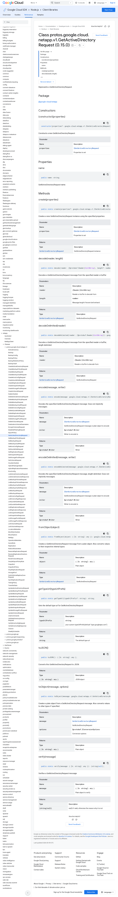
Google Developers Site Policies (96, 836)
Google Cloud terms (70, 884)
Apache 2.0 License (65, 836)
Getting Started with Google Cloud (83, 861)
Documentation (51, 26)
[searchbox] (15, 22)
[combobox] (61, 3)
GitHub (78, 857)
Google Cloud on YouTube (103, 869)
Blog (98, 857)
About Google (39, 884)
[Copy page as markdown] (80, 45)
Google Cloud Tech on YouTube (105, 874)
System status (60, 868)
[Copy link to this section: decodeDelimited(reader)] (68, 326)
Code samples (81, 866)
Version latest (47, 82)
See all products (39, 857)
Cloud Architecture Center (83, 870)
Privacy (48, 884)
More (33, 3)
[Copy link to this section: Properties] (54, 162)
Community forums (62, 857)
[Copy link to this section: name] (46, 168)
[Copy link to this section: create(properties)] (60, 199)
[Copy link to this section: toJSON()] (50, 648)
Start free (108, 10)
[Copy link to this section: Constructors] (58, 110)
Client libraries (50, 9)
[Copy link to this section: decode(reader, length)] (65, 258)
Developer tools (64, 26)
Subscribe (91, 892)
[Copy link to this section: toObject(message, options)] (70, 687)
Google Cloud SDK (17, 9)
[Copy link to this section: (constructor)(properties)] (67, 117)
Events (99, 860)
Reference (29, 15)
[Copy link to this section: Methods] (53, 193)
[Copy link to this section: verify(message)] (58, 757)
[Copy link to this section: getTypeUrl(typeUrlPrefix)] (67, 589)
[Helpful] (105, 26)
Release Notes (60, 864)
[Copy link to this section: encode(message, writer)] (67, 387)
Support (58, 860)
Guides (17, 15)
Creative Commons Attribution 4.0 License (96, 834)
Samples (40, 15)
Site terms (57, 884)
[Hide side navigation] (27, 893)
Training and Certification (85, 875)
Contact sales (39, 870)
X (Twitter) (101, 864)
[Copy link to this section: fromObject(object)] (61, 527)
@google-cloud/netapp (47, 102)
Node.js (35, 9)
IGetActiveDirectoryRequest (86, 148)
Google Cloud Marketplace (38, 865)
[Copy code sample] (108, 123)
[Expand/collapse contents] (51, 51)
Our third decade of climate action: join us (50, 887)
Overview (6, 15)
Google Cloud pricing (41, 860)
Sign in (112, 3)
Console (81, 3)
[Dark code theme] (104, 123)
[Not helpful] (109, 26)
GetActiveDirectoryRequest (51, 251)
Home (40, 26)
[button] (15, 333)
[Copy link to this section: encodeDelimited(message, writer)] (78, 457)
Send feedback (102, 35)
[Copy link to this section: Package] (51, 96)
